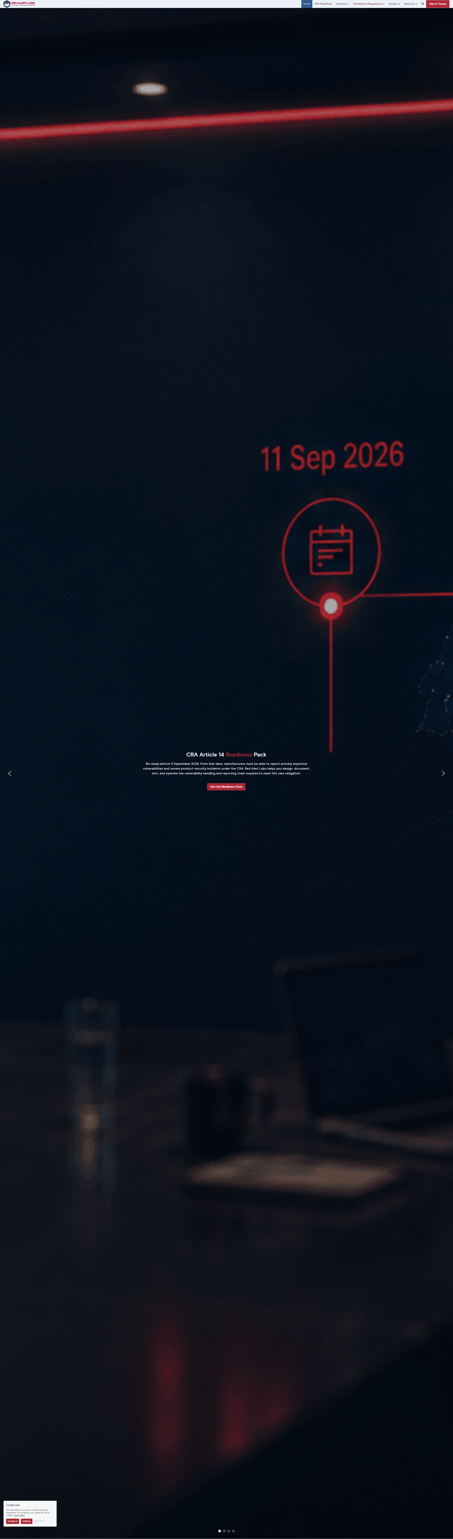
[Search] (423, 4)
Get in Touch (437, 3)
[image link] (19, 3)
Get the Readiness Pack (226, 786)
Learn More (19, 1515)
